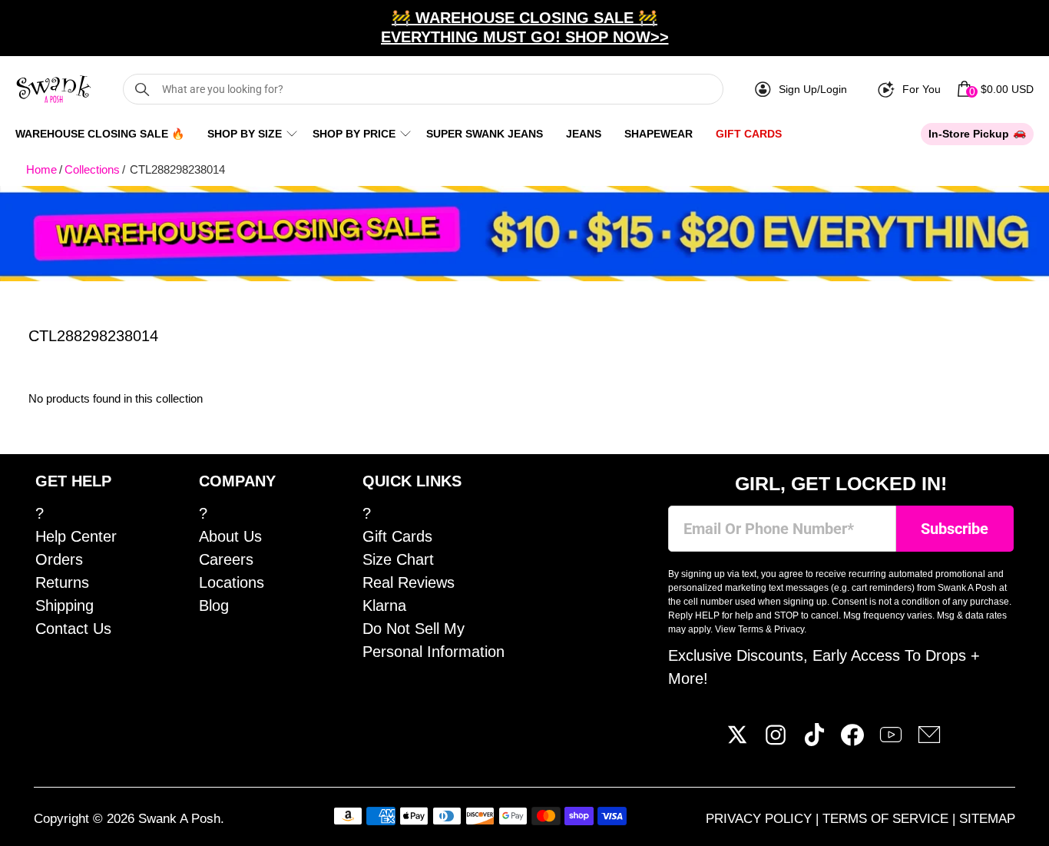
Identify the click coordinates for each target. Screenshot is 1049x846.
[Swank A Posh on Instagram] (775, 740)
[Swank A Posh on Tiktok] (814, 740)
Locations (231, 582)
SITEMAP (987, 818)
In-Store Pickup (968, 134)
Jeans (583, 134)
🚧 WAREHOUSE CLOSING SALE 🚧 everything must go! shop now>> (525, 27)
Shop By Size (244, 134)
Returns (62, 582)
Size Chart (398, 559)
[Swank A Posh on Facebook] (852, 740)
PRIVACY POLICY (761, 818)
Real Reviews (408, 582)
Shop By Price (354, 134)
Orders (59, 559)
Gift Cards (749, 134)
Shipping (64, 605)
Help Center (76, 536)
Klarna (384, 605)
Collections (92, 169)
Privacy (789, 629)
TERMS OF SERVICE (887, 818)
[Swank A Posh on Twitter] (737, 740)
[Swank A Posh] (53, 89)
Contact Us (73, 628)
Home (41, 169)
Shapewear (658, 134)
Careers (226, 559)
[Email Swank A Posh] (929, 740)
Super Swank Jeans (484, 134)
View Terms (739, 629)
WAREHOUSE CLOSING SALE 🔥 (99, 134)
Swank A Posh (179, 818)
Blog (214, 605)
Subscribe (954, 529)
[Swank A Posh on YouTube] (890, 740)
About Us (230, 536)
